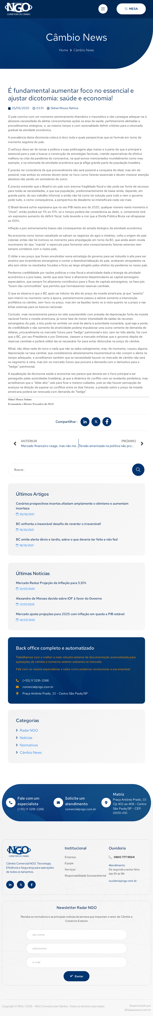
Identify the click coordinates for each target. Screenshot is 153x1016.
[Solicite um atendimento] (58, 802)
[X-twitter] (21, 885)
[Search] (138, 470)
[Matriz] (106, 802)
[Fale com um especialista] (11, 802)
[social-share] (84, 421)
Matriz (118, 794)
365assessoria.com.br (137, 1010)
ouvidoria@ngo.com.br (123, 881)
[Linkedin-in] (10, 885)
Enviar (79, 976)
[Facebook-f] (31, 885)
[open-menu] (103, 9)
